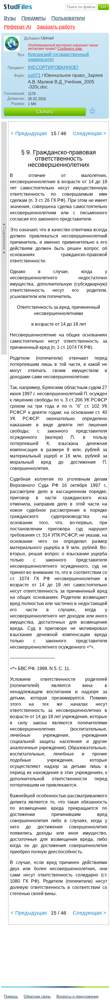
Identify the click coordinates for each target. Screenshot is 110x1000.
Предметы (33, 18)
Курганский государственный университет (58, 57)
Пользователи (68, 18)
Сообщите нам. (70, 48)
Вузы (10, 18)
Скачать (44, 111)
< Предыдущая (29, 133)
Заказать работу (56, 27)
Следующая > (89, 133)
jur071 (34, 75)
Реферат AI (17, 27)
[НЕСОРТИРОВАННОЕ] (53, 67)
